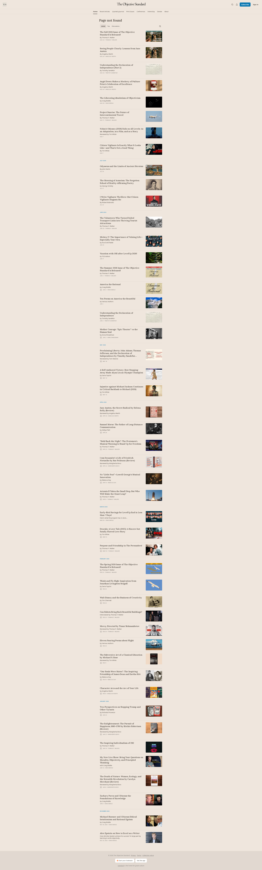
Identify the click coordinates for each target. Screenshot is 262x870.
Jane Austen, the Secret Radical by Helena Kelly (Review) (120, 409)
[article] (131, 37)
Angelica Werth (111, 56)
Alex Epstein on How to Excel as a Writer (120, 833)
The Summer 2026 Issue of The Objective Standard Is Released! (119, 269)
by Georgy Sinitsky (106, 186)
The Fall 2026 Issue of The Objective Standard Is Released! (117, 33)
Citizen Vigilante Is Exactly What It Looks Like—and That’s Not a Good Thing (120, 146)
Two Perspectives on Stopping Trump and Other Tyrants (120, 708)
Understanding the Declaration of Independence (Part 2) (116, 66)
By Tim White (104, 151)
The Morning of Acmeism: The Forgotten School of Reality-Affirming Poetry (119, 181)
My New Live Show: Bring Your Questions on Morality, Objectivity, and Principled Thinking (121, 760)
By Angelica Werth (106, 54)
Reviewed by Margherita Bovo (110, 463)
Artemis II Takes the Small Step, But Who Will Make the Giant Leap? (120, 492)
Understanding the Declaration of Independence (116, 314)
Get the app (141, 861)
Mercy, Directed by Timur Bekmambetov (119, 626)
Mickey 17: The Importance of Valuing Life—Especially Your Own (121, 238)
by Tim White (104, 392)
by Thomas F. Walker (107, 273)
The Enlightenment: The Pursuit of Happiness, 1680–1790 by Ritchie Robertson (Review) (120, 726)
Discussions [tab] (115, 26)
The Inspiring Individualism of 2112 (117, 743)
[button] (95, 11)
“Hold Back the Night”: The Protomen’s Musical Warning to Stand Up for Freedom (120, 442)
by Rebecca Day (105, 480)
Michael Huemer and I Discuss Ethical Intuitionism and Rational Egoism (118, 818)
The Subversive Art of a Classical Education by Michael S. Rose (121, 656)
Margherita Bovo (113, 466)
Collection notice (148, 855)
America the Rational (110, 284)
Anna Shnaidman (112, 337)
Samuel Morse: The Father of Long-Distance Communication (121, 425)
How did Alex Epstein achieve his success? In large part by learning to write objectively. (120, 837)
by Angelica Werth (106, 691)
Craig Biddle (109, 103)
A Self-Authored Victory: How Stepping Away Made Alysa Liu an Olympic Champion (121, 371)
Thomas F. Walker (111, 40)
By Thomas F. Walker (107, 37)
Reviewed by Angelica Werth (110, 413)
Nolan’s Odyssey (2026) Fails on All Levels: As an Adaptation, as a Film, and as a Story (121, 130)
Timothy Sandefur (111, 73)
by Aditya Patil (105, 430)
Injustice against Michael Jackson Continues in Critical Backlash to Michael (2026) (121, 388)
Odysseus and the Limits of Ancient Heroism (121, 166)
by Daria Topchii (105, 375)
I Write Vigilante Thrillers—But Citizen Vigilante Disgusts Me (119, 198)
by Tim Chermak (105, 600)
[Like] (101, 634)
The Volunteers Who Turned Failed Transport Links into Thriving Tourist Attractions (118, 220)
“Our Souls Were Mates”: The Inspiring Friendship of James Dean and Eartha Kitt (120, 672)
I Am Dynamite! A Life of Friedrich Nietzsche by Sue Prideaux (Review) (117, 459)
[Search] (232, 4)
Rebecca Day (112, 482)
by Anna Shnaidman (107, 335)
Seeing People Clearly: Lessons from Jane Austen (120, 49)
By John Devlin (105, 169)
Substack (121, 866)
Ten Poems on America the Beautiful (117, 298)
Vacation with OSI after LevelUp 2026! (118, 253)
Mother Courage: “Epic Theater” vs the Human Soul (119, 330)
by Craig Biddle (105, 101)
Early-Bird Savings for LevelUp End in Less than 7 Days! (121, 513)
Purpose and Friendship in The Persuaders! (121, 545)
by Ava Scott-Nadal (106, 242)
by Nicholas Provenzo (107, 712)
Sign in (255, 4)
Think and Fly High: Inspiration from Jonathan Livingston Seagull (118, 582)
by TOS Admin (105, 256)
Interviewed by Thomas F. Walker (111, 615)
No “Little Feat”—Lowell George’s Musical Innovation (120, 475)
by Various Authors (106, 301)
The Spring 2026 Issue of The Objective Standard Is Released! (119, 565)
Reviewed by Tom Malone (109, 359)
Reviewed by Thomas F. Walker (111, 629)
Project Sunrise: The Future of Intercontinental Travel (114, 113)
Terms (139, 855)
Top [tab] (108, 26)
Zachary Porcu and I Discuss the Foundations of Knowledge (115, 797)
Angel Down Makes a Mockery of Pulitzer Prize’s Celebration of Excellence (120, 82)
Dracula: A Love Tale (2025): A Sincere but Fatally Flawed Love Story (120, 530)
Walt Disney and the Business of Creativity (121, 597)
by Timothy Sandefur (107, 318)
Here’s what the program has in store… (113, 518)
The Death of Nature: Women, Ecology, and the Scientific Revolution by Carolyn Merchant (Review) (120, 779)
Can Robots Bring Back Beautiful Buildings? (121, 612)
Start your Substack (126, 861)
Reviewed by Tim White (108, 134)
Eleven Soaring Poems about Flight (117, 640)
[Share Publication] (237, 4)
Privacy (133, 855)
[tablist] (110, 26)
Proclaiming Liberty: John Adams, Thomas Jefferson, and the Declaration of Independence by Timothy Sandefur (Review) (120, 353)
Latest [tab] (103, 26)
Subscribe (245, 4)
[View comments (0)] (115, 42)
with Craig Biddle (106, 765)
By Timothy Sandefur (107, 70)
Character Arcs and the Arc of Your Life (119, 688)
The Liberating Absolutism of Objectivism (120, 98)
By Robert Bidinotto (107, 202)
